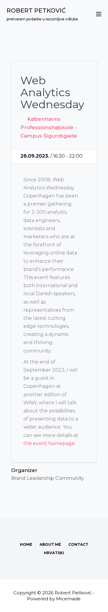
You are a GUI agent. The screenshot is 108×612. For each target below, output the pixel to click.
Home (26, 544)
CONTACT (78, 544)
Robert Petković (36, 10)
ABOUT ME (50, 544)
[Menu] (98, 14)
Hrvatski (54, 553)
